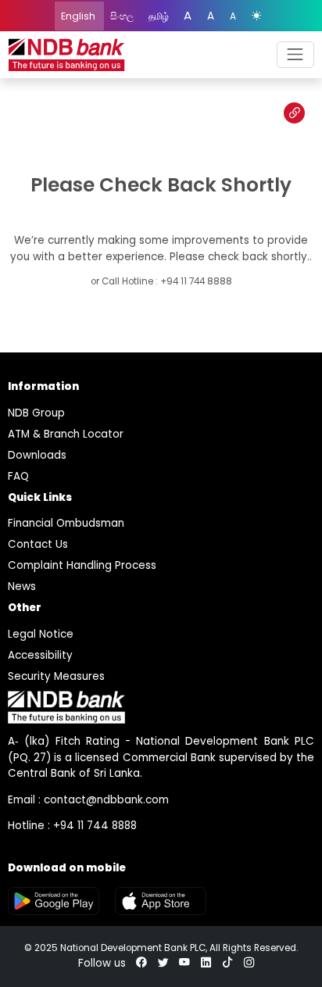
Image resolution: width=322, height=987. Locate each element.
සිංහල (123, 16)
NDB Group (36, 413)
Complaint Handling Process (82, 565)
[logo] (66, 55)
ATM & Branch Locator (65, 434)
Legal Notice (40, 634)
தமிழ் (159, 16)
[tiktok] (227, 963)
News (22, 586)
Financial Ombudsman (66, 523)
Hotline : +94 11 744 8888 (72, 825)
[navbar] (295, 54)
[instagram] (249, 963)
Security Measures (56, 676)
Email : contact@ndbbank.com (88, 799)
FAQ (18, 476)
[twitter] (163, 963)
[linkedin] (206, 963)
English (79, 16)
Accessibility (40, 655)
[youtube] (184, 963)
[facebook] (141, 963)
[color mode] (256, 16)
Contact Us (38, 544)
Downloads (37, 455)
